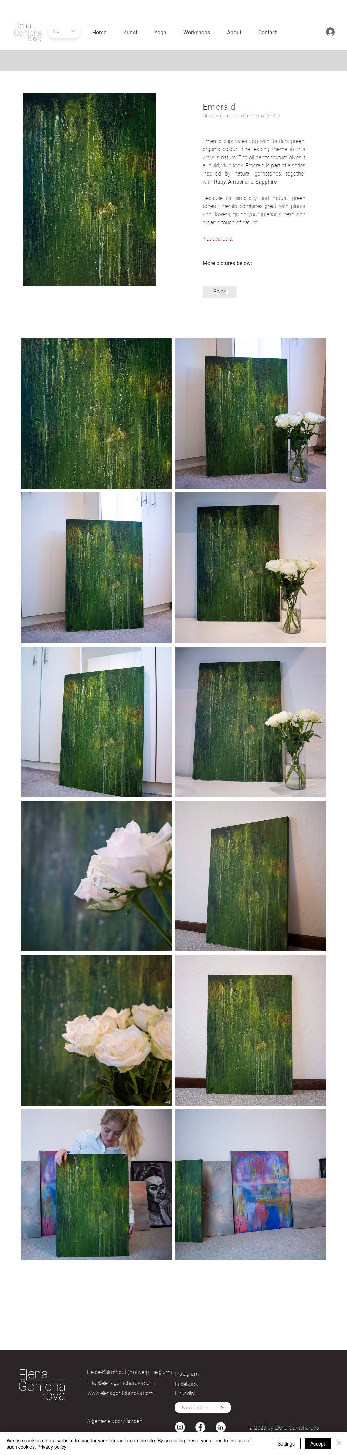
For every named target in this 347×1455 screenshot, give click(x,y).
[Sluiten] (339, 1443)
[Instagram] (180, 1427)
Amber (236, 182)
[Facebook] (200, 1427)
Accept (317, 1443)
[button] (220, 292)
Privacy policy (51, 1446)
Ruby (220, 182)
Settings (286, 1443)
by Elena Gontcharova (293, 1428)
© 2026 (258, 1428)
